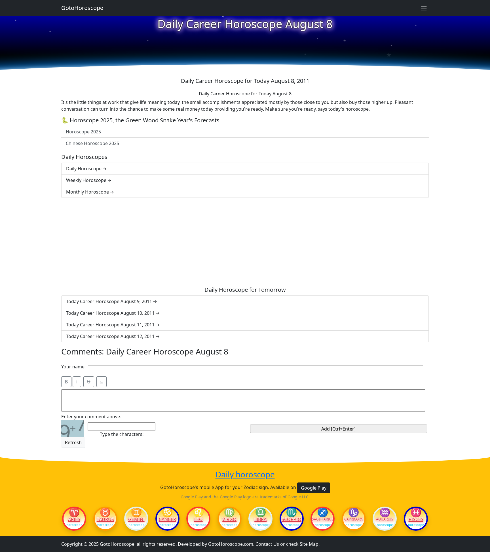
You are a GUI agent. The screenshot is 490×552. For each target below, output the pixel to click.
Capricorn (353, 519)
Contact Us (267, 544)
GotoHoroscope (82, 8)
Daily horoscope (245, 474)
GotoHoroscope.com (230, 544)
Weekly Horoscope (86, 180)
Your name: (73, 367)
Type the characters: (121, 434)
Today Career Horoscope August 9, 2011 (109, 301)
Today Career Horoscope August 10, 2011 (110, 313)
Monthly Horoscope (87, 192)
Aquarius (384, 519)
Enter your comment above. (91, 417)
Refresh (73, 442)
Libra (260, 519)
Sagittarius (322, 519)
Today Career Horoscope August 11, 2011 (110, 325)
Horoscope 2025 (83, 132)
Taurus (105, 519)
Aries (74, 519)
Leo (198, 519)
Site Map (309, 544)
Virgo (229, 519)
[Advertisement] (245, 242)
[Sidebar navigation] (424, 8)
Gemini (136, 519)
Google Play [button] (313, 488)
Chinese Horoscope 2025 (92, 143)
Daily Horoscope (84, 168)
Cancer (167, 519)
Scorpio (291, 519)
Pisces (416, 519)
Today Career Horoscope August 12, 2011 (110, 336)
